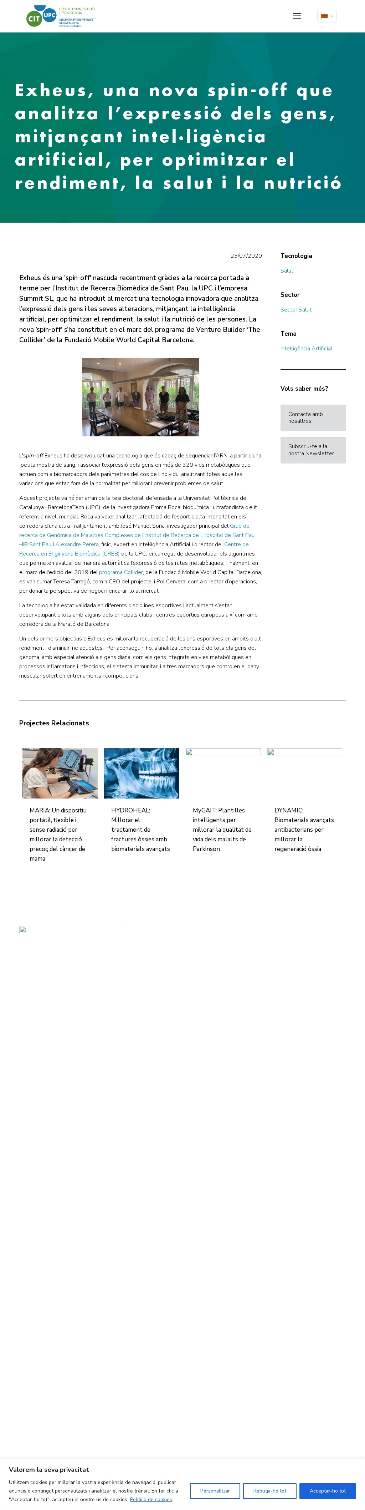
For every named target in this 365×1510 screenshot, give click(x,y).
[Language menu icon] (327, 16)
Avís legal (141, 946)
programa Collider (121, 572)
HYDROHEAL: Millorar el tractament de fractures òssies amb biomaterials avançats (140, 829)
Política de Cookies (148, 963)
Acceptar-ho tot (328, 1491)
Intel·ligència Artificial (306, 349)
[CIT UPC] (61, 16)
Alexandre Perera (77, 544)
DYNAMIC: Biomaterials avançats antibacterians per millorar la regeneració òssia (304, 829)
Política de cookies (151, 1499)
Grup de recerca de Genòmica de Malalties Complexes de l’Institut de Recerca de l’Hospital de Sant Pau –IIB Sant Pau (137, 535)
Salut (287, 271)
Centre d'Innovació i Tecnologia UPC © (167, 938)
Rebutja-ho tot (269, 1491)
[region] (182, 1484)
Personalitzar (215, 1491)
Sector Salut (296, 310)
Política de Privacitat (150, 955)
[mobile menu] (297, 16)
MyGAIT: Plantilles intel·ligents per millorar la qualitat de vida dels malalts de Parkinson (222, 829)
